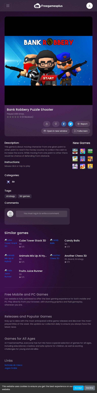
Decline (89, 387)
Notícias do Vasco (13, 365)
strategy (10, 196)
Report (84, 123)
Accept (78, 387)
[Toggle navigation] (7, 5)
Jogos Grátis (11, 368)
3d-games (24, 196)
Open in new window (57, 131)
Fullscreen (82, 131)
